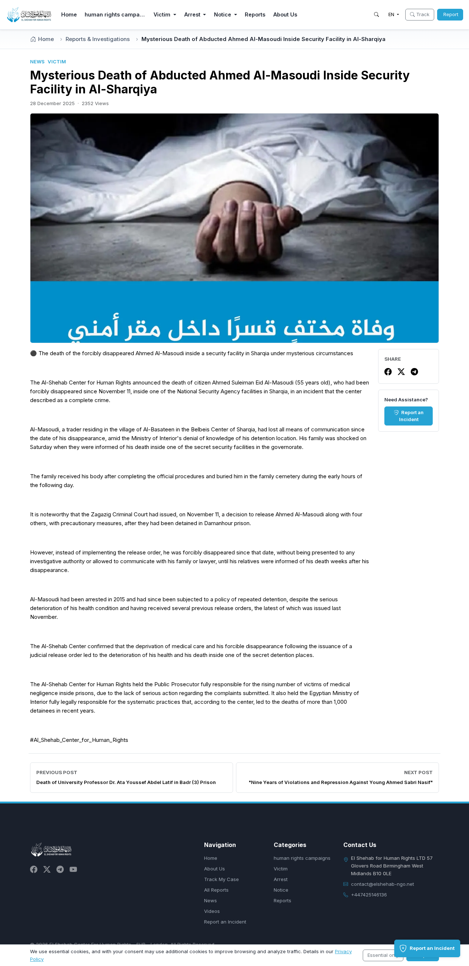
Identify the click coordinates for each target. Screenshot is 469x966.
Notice (281, 890)
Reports (255, 14)
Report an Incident (411, 416)
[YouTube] (73, 869)
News (210, 900)
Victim (281, 869)
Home (69, 14)
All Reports (216, 890)
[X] (401, 372)
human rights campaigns (117, 14)
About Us (285, 14)
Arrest (281, 879)
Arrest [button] (193, 14)
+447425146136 (369, 895)
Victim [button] (163, 14)
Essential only (383, 955)
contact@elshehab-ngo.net (382, 884)
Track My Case (221, 879)
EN (392, 14)
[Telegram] (414, 372)
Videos (212, 911)
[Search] (376, 15)
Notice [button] (223, 14)
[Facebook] (388, 372)
